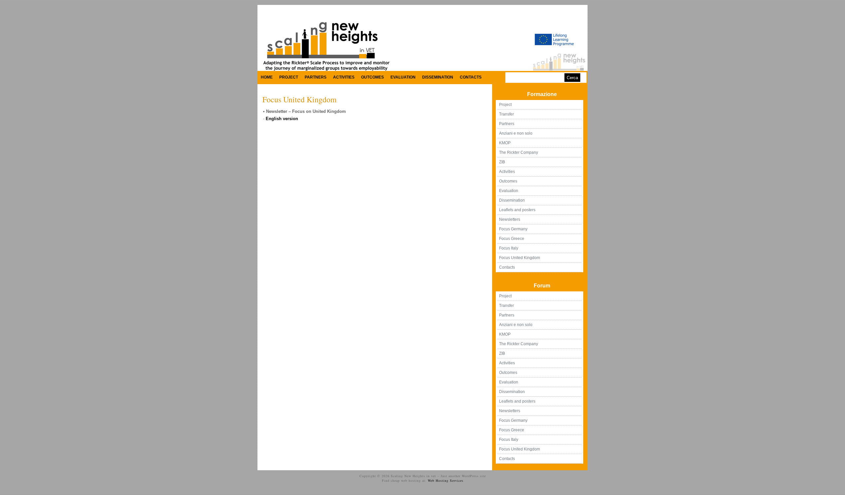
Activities (344, 77)
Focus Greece (511, 238)
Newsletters (509, 219)
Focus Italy (508, 248)
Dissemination (437, 77)
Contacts (471, 77)
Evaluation (403, 77)
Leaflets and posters (517, 210)
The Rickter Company (518, 152)
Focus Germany (513, 229)
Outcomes (372, 77)
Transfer (506, 114)
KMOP (505, 143)
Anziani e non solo (515, 133)
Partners (315, 77)
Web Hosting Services (445, 480)
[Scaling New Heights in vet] (325, 69)
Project (288, 77)
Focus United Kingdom (299, 99)
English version (282, 118)
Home (267, 77)
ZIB (502, 162)
